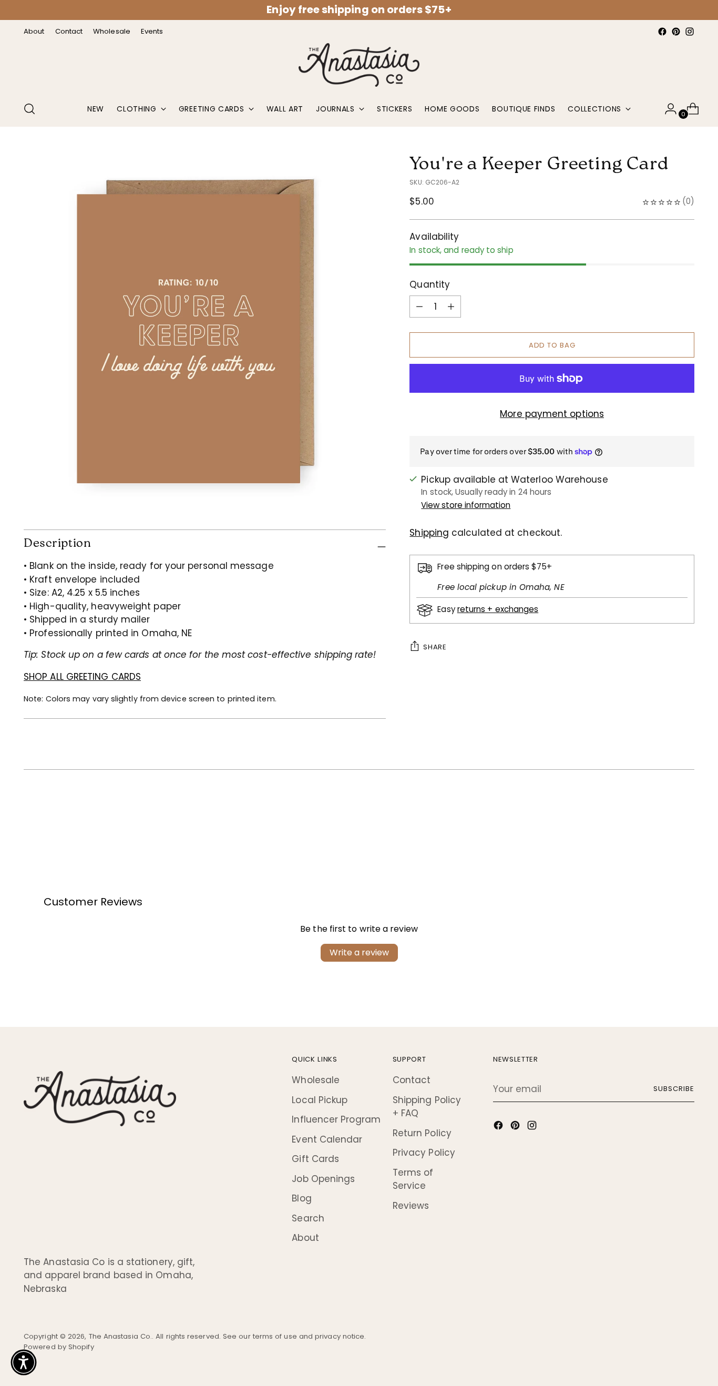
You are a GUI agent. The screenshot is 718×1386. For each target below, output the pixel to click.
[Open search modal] (29, 108)
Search (308, 1218)
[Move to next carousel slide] (685, 811)
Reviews (411, 1205)
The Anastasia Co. (120, 1336)
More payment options (552, 413)
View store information (465, 505)
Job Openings (323, 1179)
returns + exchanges (497, 609)
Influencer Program (336, 1119)
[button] (24, 1362)
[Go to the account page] (666, 108)
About (305, 1237)
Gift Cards (315, 1159)
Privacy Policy (424, 1152)
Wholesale (316, 1080)
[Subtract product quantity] (451, 306)
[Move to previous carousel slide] (661, 812)
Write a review (359, 952)
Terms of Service (413, 1179)
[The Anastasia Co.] (359, 65)
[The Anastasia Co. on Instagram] (689, 31)
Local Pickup (319, 1100)
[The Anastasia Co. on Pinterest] (676, 31)
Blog (301, 1198)
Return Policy (422, 1133)
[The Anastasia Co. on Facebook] (662, 31)
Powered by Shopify (59, 1347)
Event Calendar (327, 1139)
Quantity (429, 284)
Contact (412, 1080)
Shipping (429, 532)
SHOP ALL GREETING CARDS (82, 676)
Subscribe (673, 1089)
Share (434, 647)
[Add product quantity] (419, 306)
